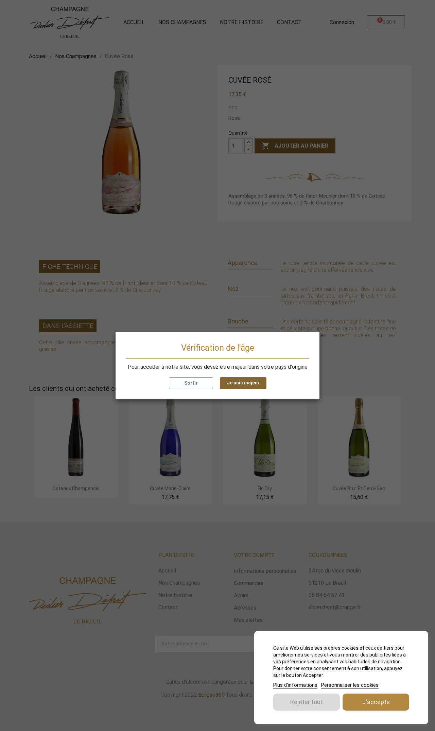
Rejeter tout (306, 701)
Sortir (191, 383)
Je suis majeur (243, 382)
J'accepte (376, 701)
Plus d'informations (295, 685)
